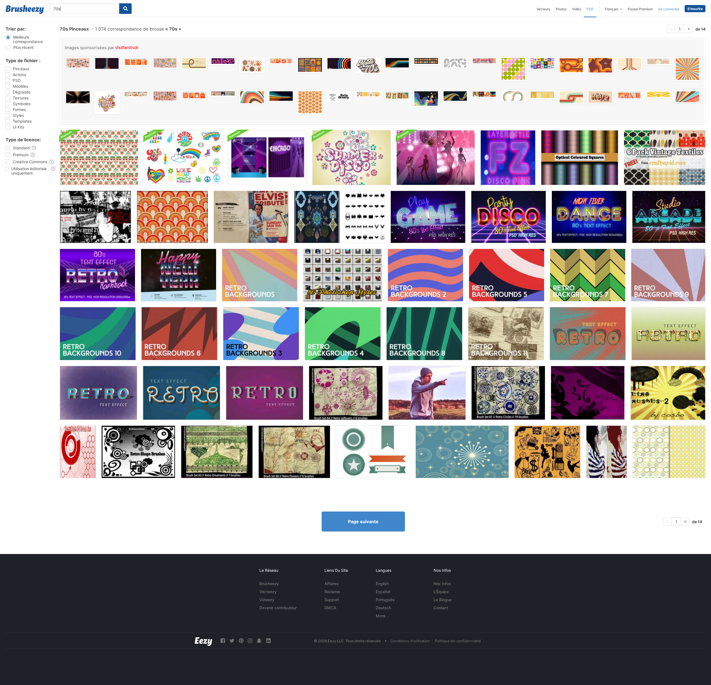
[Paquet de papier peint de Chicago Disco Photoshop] (267, 157)
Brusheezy (269, 583)
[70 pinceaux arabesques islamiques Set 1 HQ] (317, 217)
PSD (590, 9)
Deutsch (383, 607)
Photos (561, 9)
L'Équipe (441, 591)
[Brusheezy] (25, 9)
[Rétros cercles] (508, 393)
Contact (441, 607)
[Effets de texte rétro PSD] (588, 333)
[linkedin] (268, 640)
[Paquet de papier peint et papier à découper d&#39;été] (351, 157)
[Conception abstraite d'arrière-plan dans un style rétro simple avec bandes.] (194, 63)
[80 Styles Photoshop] (342, 275)
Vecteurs (543, 9)
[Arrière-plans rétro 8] (424, 333)
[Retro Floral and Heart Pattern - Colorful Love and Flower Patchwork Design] (542, 63)
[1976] (95, 217)
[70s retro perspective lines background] (629, 64)
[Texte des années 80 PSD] (427, 217)
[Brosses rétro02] (667, 393)
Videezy (266, 599)
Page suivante (363, 521)
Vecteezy (268, 591)
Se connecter (668, 9)
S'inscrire (695, 9)
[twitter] (231, 640)
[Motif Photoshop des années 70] (172, 217)
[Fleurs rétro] (294, 451)
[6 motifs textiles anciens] (664, 157)
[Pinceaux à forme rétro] (138, 451)
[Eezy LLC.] (203, 641)
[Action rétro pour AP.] (606, 451)
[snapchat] (259, 640)
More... (382, 615)
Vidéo (576, 9)
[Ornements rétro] (217, 451)
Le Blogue (443, 599)
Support (331, 599)
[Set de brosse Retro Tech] (78, 451)
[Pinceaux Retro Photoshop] (346, 393)
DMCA (330, 607)
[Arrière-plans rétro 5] (506, 275)
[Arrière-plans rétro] (259, 275)
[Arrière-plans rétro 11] (506, 333)
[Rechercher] (125, 8)
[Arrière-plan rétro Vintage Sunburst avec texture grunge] (687, 97)
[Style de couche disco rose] (507, 157)
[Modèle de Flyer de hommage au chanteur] (251, 217)
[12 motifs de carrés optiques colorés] (579, 157)
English (382, 583)
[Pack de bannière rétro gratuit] (373, 451)
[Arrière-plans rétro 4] (343, 333)
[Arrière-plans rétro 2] (425, 275)
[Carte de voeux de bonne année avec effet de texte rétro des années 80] (178, 275)
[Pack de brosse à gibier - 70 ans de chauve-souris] (365, 217)
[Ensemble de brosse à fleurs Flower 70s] (183, 157)
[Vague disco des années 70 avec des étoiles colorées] (426, 98)
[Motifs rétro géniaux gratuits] (668, 451)
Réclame (332, 591)
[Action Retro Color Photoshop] (427, 393)
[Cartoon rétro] (547, 451)
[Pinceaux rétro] (588, 393)
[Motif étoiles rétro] (462, 451)
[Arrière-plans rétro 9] (668, 275)
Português (385, 599)
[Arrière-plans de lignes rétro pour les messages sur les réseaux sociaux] (658, 61)
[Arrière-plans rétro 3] (261, 333)
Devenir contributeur (278, 607)
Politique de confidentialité (458, 641)
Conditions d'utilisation (410, 641)
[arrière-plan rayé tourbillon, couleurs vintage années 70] (484, 61)
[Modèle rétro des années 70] (99, 157)
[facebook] (223, 640)
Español (383, 591)
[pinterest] (241, 640)
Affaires (331, 583)
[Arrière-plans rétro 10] (98, 333)
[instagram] (250, 640)
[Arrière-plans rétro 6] (179, 333)
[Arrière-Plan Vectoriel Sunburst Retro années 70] (687, 69)
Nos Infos (442, 583)
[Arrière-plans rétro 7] (587, 275)
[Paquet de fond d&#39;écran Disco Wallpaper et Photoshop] (435, 157)
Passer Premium (640, 9)
